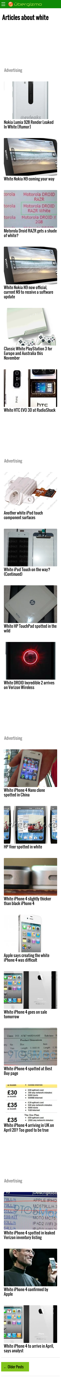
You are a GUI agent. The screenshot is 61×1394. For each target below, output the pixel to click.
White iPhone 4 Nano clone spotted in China (24, 792)
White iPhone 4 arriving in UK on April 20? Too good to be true (29, 1127)
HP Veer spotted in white (23, 847)
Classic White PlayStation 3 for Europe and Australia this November (28, 353)
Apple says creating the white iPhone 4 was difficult (26, 957)
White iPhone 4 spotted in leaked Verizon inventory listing (29, 1235)
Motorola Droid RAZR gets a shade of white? (30, 233)
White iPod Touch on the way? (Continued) (27, 571)
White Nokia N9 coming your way (29, 179)
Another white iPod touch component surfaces (23, 515)
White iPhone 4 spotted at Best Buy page (28, 1070)
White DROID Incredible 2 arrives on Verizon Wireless (29, 685)
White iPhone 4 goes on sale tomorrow (25, 1014)
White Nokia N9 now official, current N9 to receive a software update (28, 292)
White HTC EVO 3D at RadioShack (30, 410)
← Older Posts (13, 1366)
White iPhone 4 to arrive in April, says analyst (29, 1348)
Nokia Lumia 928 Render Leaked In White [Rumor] (29, 124)
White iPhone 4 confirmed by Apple (26, 1291)
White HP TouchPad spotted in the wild (30, 628)
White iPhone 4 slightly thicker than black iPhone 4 (27, 901)
